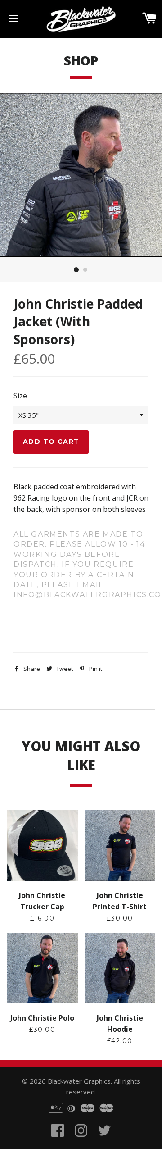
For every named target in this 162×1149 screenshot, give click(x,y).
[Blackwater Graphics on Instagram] (81, 1141)
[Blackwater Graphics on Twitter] (104, 1141)
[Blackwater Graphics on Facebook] (57, 1141)
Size (20, 396)
